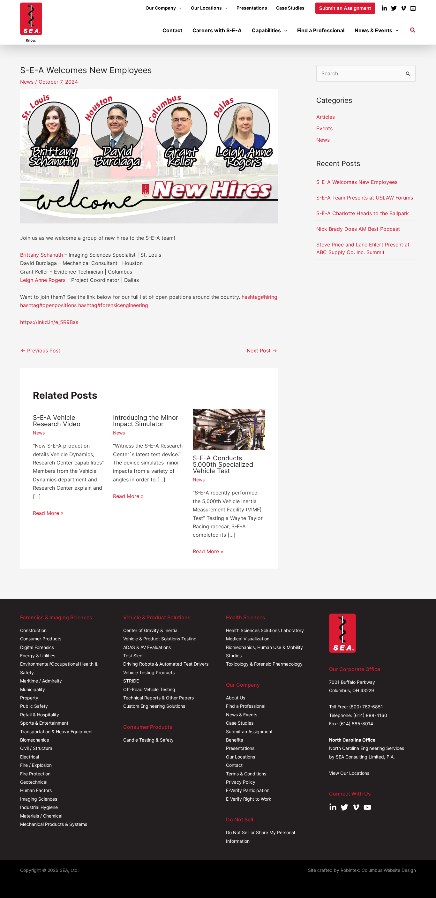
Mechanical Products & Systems (53, 824)
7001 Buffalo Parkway (352, 682)
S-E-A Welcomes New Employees (356, 182)
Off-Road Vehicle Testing (149, 689)
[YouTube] (413, 8)
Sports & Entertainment (44, 723)
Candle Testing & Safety (148, 740)
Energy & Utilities (37, 655)
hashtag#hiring (259, 297)
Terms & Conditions (246, 773)
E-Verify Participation (247, 790)
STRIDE (131, 680)
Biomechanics (34, 740)
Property (29, 697)
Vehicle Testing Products (149, 672)
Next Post (262, 350)
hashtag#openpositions (48, 305)
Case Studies (239, 723)
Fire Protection (35, 773)
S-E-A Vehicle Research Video (56, 421)
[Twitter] (394, 8)
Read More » (48, 513)
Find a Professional (245, 706)
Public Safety (34, 706)
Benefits (234, 740)
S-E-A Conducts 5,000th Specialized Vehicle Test (223, 464)
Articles (325, 117)
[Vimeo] (403, 8)
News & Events (241, 714)
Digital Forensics (37, 647)
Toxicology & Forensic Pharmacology (264, 664)
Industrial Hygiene (39, 807)
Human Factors (36, 790)
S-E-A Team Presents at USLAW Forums (364, 197)
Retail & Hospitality (39, 714)
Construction (33, 630)
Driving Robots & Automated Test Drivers (165, 664)
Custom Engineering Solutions (154, 706)
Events (324, 128)
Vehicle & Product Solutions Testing (160, 638)
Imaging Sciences (38, 799)
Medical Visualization (247, 638)
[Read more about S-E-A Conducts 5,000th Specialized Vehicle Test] (229, 429)
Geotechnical (33, 782)
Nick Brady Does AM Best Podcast (358, 229)
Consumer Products (40, 638)
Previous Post (40, 350)
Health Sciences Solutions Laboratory (265, 630)
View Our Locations (349, 773)
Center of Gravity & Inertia (150, 630)
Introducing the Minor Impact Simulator (145, 421)
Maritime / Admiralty (41, 680)
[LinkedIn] (384, 8)
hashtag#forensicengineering (113, 305)
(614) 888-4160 (370, 715)
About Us (235, 697)
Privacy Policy (240, 782)
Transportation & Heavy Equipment (56, 731)
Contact (234, 765)
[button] (179, 8)
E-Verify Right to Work (248, 799)
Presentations (240, 748)
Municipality (32, 689)
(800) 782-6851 (366, 706)
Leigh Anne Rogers (42, 280)
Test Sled (133, 655)
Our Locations (240, 756)
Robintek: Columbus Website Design (378, 870)
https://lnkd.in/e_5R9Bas (49, 322)
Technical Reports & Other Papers (158, 697)
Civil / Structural (36, 748)
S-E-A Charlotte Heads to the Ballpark (362, 213)
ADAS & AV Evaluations (147, 647)
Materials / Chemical (41, 816)
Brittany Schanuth (41, 255)
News (27, 82)
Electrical (29, 756)
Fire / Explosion (36, 765)
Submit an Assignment (249, 731)
